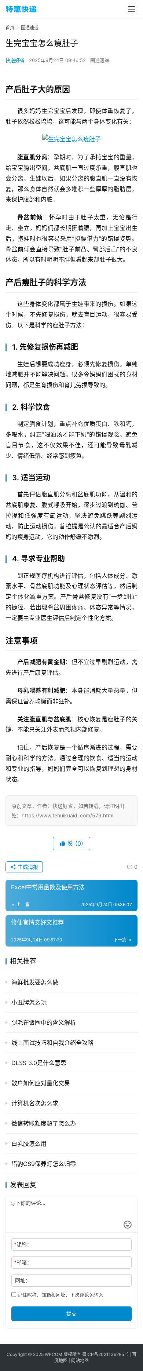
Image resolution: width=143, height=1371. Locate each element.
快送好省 (15, 60)
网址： (22, 1280)
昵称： (23, 1244)
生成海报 (27, 867)
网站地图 (80, 1360)
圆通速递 (99, 60)
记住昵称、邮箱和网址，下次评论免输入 (59, 1295)
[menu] (131, 9)
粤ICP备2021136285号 (105, 1354)
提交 (71, 1313)
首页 (10, 27)
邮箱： (23, 1262)
